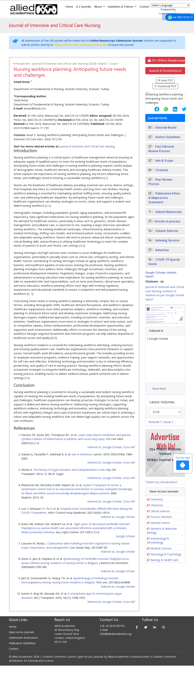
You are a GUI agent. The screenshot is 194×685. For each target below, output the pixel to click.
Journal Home (157, 118)
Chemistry (156, 499)
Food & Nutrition (161, 517)
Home (69, 6)
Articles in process (167, 221)
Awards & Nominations (165, 71)
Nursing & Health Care (164, 560)
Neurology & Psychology (165, 554)
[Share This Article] (154, 109)
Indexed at (94, 447)
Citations (161, 170)
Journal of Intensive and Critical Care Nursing (87, 146)
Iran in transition (82, 454)
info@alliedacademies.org (115, 634)
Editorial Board (165, 128)
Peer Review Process (160, 182)
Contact (144, 6)
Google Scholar (111, 447)
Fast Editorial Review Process (161, 149)
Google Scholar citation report (160, 274)
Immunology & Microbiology (158, 540)
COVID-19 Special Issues (164, 262)
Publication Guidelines (22, 643)
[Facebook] (136, 627)
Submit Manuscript (168, 212)
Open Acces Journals (21, 632)
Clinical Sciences (160, 511)
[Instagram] (163, 627)
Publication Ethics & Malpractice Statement (164, 197)
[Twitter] (145, 627)
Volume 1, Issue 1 (161, 422)
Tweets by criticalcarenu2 (161, 482)
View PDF (166, 80)
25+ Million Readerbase (168, 60)
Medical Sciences (160, 548)
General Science (160, 522)
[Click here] (165, 314)
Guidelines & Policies (121, 6)
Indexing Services (167, 240)
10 (26, 378)
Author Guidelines (167, 137)
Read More (159, 388)
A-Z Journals (83, 6)
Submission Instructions (23, 637)
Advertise (162, 250)
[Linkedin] (154, 627)
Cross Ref (129, 447)
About (98, 6)
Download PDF (166, 86)
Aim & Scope (164, 161)
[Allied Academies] (34, 9)
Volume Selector (166, 231)
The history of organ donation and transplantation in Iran (69, 469)
